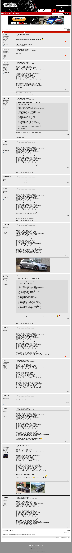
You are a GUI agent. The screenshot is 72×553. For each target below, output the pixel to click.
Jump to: (57, 537)
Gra (5, 360)
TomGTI (6, 62)
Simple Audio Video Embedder (36, 546)
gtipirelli (6, 34)
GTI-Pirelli (6, 446)
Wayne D (6, 224)
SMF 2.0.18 (31, 545)
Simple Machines (41, 545)
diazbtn (6, 327)
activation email (67, 4)
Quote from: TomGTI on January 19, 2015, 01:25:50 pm (28, 102)
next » (69, 28)
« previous (65, 28)
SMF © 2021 (36, 545)
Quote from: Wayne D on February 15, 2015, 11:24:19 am (29, 278)
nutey (5, 408)
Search (66, 13)
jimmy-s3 (6, 49)
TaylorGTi (6, 98)
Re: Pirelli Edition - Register (23, 34)
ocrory (6, 497)
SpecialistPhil (7, 176)
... (8, 29)
